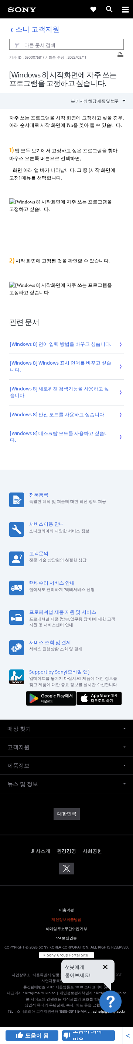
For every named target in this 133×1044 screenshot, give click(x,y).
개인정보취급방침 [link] (66, 919)
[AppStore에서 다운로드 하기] (99, 698)
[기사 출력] (120, 56)
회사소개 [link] (40, 851)
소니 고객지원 (38, 29)
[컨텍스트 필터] (16, 45)
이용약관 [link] (66, 910)
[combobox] (66, 44)
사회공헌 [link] (92, 851)
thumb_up (19, 1035)
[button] (119, 1021)
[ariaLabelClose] (125, 9)
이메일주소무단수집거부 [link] (66, 929)
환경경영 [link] (66, 851)
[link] (22, 9)
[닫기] (105, 967)
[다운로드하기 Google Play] (52, 698)
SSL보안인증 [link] (66, 938)
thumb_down (67, 1035)
